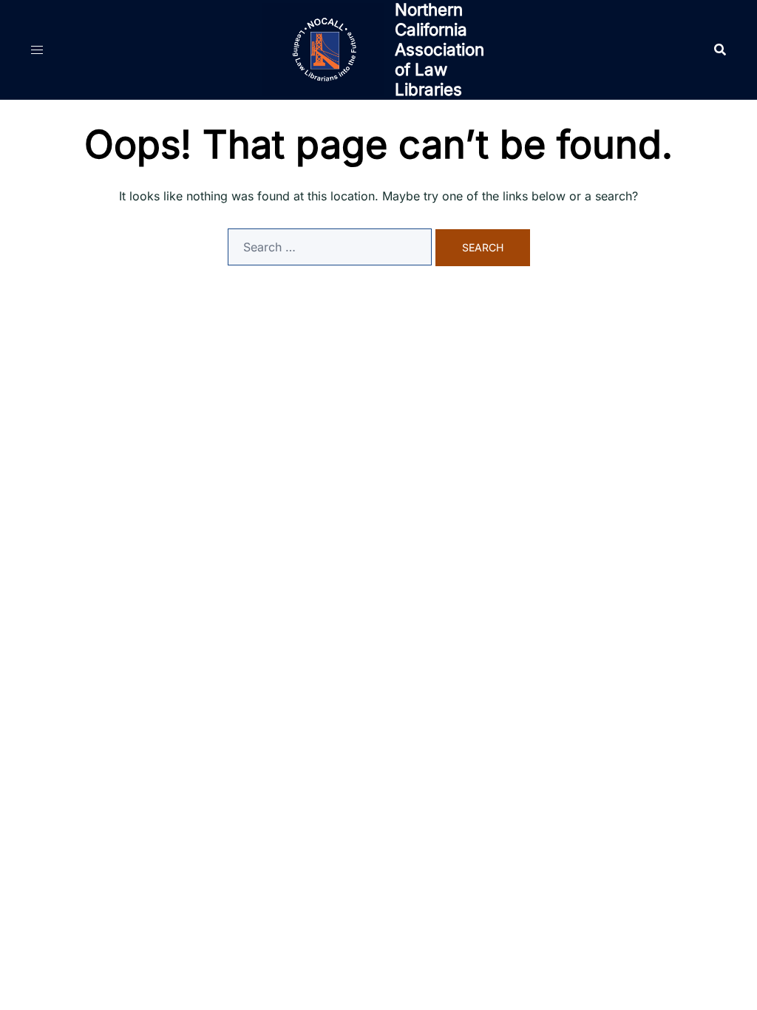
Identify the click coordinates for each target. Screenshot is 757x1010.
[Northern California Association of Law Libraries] (322, 49)
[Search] (720, 49)
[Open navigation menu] (37, 50)
